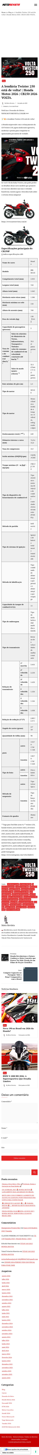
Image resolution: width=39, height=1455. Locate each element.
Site (3, 1147)
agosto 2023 (6, 1378)
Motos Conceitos (7, 1410)
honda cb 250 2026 (14, 889)
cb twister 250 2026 (25, 884)
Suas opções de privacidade (17, 1449)
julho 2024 (5, 1340)
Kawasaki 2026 (7, 1403)
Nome (4, 1128)
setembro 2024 (7, 1334)
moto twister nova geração (10, 899)
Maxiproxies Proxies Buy (10, 1228)
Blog (3, 81)
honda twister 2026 (7, 892)
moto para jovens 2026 (30, 897)
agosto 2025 (6, 1306)
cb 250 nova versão (13, 884)
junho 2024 (6, 1344)
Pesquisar (34, 1172)
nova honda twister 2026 (26, 902)
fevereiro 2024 (7, 1357)
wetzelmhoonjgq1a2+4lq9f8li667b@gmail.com (19, 1259)
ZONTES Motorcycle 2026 (11, 1427)
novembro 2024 (7, 1327)
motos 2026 (14, 902)
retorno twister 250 (15, 905)
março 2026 (6, 1289)
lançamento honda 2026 (21, 892)
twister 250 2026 (10, 907)
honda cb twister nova (27, 889)
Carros (4, 1393)
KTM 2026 (5, 1406)
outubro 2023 (6, 1371)
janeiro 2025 (6, 1320)
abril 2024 (5, 1351)
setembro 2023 (7, 1374)
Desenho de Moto (8, 1396)
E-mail (4, 1138)
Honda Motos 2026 (8, 1400)
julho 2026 (5, 1279)
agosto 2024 (6, 1337)
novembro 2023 (7, 1368)
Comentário (6, 1101)
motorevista (5, 902)
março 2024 (6, 1354)
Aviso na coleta (8, 1453)
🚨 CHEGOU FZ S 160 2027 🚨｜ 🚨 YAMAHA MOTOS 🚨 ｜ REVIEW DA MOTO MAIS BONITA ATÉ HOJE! (18, 1205)
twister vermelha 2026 (13, 910)
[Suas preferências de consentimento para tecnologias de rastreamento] (35, 1451)
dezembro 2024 (7, 1323)
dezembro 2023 (7, 1364)
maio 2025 (5, 1317)
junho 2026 (6, 1283)
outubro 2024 (6, 1330)
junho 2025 (6, 1313)
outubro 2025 (6, 1303)
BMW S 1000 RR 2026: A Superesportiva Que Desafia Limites (17, 1079)
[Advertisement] (19, 36)
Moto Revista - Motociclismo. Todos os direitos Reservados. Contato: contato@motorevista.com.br (19, 1439)
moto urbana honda (25, 899)
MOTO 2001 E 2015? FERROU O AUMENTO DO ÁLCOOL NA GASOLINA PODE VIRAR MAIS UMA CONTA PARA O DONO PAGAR (19, 1197)
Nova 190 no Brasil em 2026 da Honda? (18, 1029)
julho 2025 (5, 1310)
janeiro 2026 (6, 1293)
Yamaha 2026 (6, 1423)
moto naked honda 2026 (15, 897)
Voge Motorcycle (8, 1420)
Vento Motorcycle (8, 1417)
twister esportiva (21, 907)
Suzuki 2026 (6, 1413)
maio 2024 (5, 1347)
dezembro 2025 (7, 1296)
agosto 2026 (6, 1276)
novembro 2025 (7, 1300)
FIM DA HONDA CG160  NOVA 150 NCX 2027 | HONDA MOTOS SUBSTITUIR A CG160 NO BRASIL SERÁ (18, 1213)
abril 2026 (5, 1286)
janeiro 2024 (6, 1361)
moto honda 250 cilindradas (20, 894)
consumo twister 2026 (22, 887)
